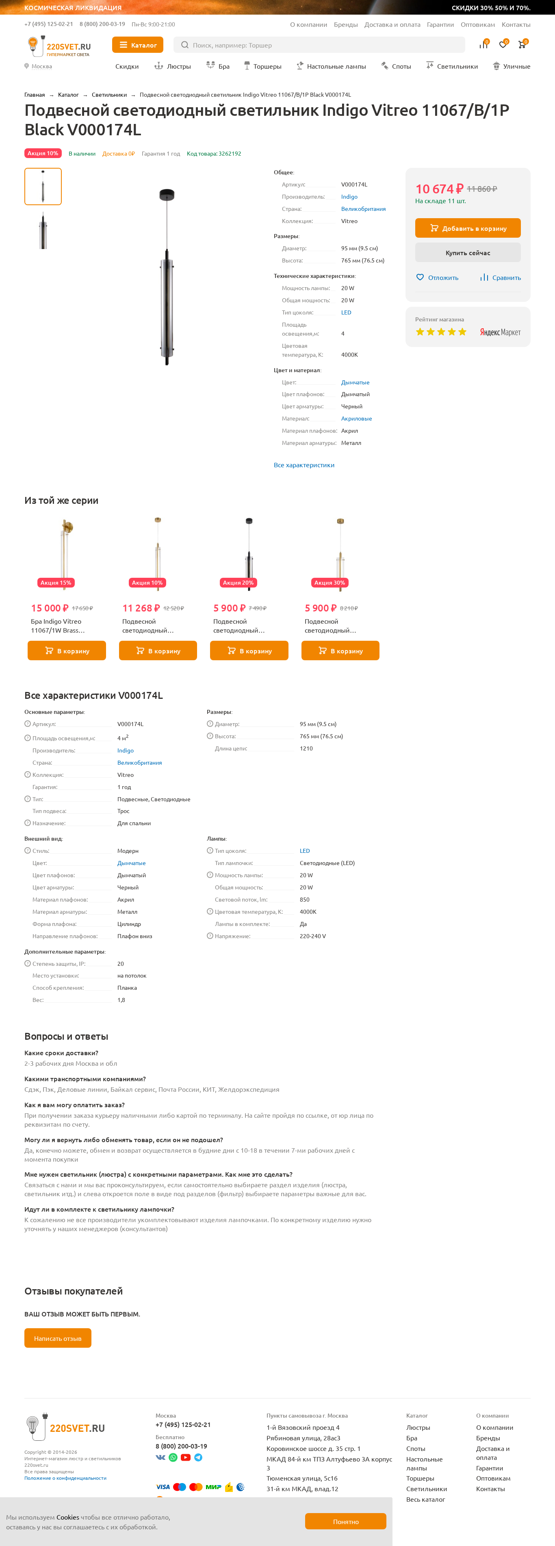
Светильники (426, 1488)
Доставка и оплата (392, 24)
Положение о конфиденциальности (65, 1477)
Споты (415, 1448)
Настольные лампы (424, 1463)
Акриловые (356, 418)
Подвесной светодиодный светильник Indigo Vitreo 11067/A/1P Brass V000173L (332, 626)
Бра (411, 1437)
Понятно (346, 1521)
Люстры (418, 1427)
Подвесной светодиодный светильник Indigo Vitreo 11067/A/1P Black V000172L (249, 626)
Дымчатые (355, 382)
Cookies (67, 1517)
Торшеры (420, 1478)
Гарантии (440, 24)
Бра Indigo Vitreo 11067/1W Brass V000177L (56, 626)
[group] (167, 277)
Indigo (349, 196)
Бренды (346, 24)
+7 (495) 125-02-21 (48, 24)
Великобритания (363, 208)
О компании (308, 24)
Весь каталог (425, 1499)
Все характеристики (304, 464)
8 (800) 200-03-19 (102, 24)
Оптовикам (478, 24)
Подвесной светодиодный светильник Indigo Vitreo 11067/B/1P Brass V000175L (150, 626)
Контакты (516, 24)
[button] (43, 380)
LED (346, 312)
